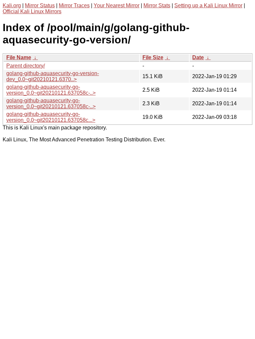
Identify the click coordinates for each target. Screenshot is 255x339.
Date (198, 57)
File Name (18, 57)
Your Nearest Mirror (116, 5)
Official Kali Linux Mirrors (32, 11)
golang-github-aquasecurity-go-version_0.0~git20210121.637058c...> (50, 117)
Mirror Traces (74, 5)
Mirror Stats (156, 5)
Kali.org (12, 5)
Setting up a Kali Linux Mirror (208, 5)
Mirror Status (40, 5)
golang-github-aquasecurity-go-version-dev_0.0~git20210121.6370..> (52, 76)
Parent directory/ (25, 66)
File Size (152, 57)
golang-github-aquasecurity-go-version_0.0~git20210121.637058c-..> (51, 90)
